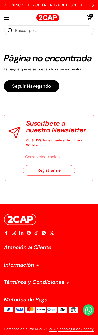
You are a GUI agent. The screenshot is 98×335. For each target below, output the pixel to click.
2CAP (53, 329)
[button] (89, 18)
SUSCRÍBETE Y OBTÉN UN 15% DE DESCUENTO (49, 5)
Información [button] (19, 265)
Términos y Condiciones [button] (35, 282)
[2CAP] (48, 17)
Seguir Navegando (31, 86)
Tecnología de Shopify (76, 329)
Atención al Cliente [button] (28, 247)
